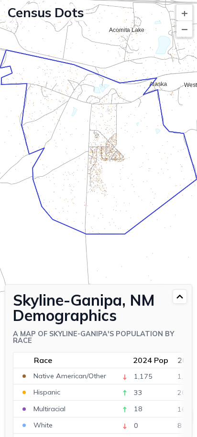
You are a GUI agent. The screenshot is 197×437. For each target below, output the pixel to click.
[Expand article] (180, 296)
